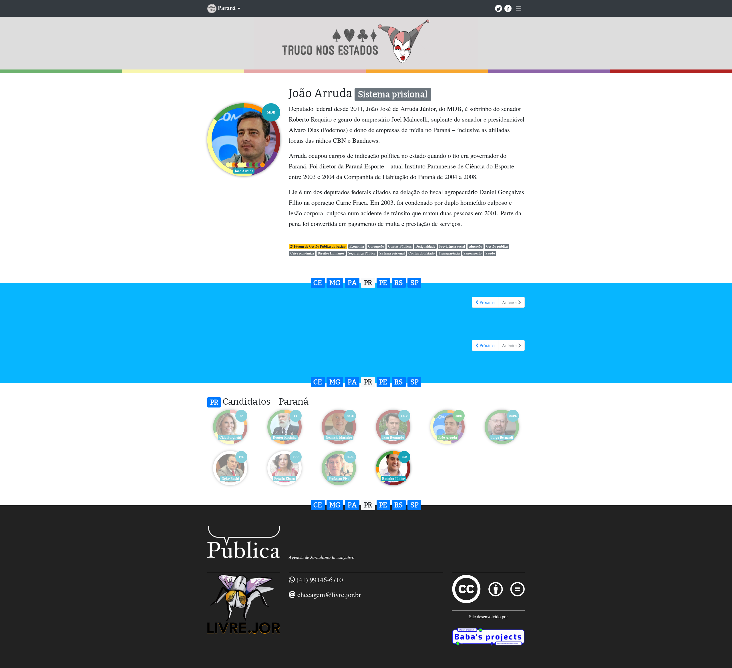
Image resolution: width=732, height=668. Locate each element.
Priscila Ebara (284, 478)
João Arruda (447, 437)
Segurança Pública (361, 253)
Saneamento (473, 253)
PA (352, 283)
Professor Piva (339, 478)
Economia (356, 246)
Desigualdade (425, 246)
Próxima (486, 302)
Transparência (449, 253)
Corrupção (376, 246)
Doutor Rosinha (285, 437)
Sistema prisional (392, 253)
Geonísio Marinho (339, 437)
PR (368, 283)
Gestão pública (497, 246)
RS (398, 283)
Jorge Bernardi (502, 437)
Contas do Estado (421, 253)
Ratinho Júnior (393, 478)
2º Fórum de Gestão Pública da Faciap (318, 246)
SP (414, 283)
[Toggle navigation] (519, 9)
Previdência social (452, 246)
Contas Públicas (400, 246)
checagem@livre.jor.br (329, 594)
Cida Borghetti (230, 437)
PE (383, 283)
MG (335, 283)
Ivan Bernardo (393, 437)
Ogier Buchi (230, 478)
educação (475, 246)
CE (317, 283)
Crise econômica (302, 253)
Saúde (490, 253)
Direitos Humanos (331, 253)
